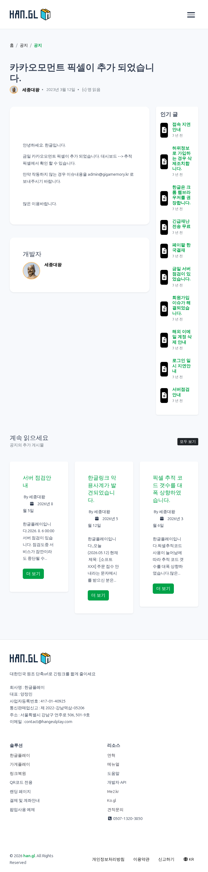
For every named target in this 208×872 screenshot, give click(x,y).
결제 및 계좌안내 (25, 800)
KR (191, 859)
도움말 (113, 773)
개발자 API (116, 782)
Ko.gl (111, 800)
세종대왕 (31, 89)
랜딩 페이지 (20, 791)
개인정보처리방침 (108, 859)
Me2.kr (113, 791)
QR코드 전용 (21, 782)
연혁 (111, 755)
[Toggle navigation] (191, 14)
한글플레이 (20, 755)
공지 (24, 45)
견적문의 (115, 809)
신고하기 (166, 859)
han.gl (29, 855)
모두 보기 (188, 441)
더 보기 (33, 573)
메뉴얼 (113, 764)
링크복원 (18, 773)
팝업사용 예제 (22, 809)
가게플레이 (20, 764)
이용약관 (141, 859)
